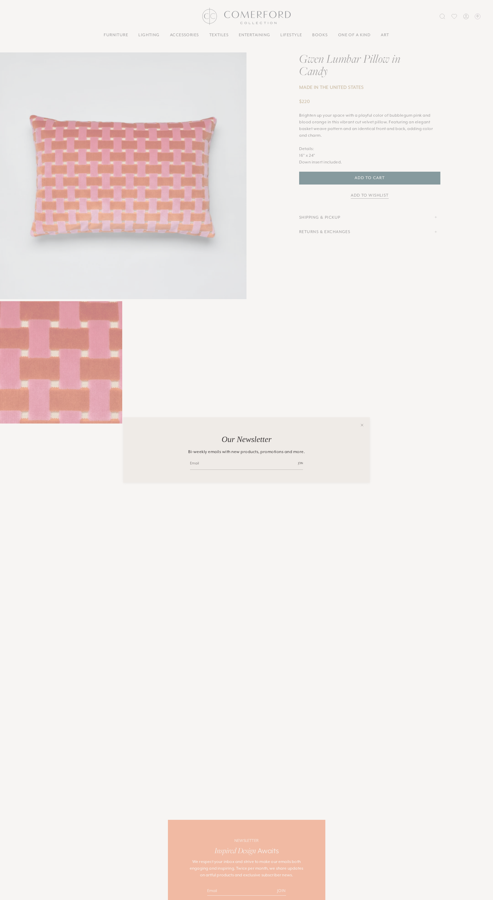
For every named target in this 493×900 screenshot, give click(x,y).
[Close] (362, 425)
